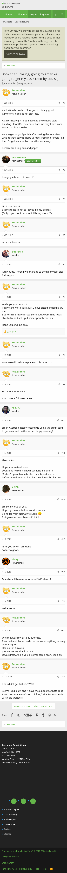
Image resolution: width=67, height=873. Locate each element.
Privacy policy (25, 868)
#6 (64, 264)
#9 (64, 384)
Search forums (22, 21)
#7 (64, 297)
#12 (63, 499)
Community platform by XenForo (30, 851)
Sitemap (7, 834)
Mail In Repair (10, 819)
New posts (7, 21)
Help (37, 868)
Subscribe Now (16, 54)
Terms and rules (9, 868)
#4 (64, 199)
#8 (64, 355)
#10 (63, 420)
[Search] (62, 14)
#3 (64, 169)
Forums (22, 14)
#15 (63, 601)
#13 (63, 539)
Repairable (9, 83)
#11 (63, 453)
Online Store (9, 824)
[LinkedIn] (24, 715)
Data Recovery (10, 814)
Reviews (7, 829)
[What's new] (56, 14)
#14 (63, 571)
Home (8, 14)
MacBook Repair (11, 809)
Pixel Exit (16, 856)
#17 (63, 676)
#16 (63, 630)
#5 (64, 235)
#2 (64, 103)
